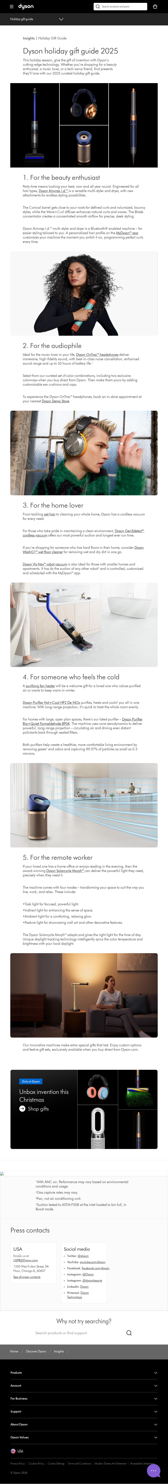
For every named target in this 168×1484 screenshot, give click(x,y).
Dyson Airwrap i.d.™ (53, 191)
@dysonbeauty (92, 1280)
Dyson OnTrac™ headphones (97, 355)
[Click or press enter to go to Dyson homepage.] (25, 8)
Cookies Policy (36, 1463)
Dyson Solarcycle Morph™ (65, 871)
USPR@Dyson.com (25, 1260)
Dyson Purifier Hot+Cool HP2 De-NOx (51, 703)
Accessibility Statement (142, 1463)
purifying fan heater (40, 686)
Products (16, 1373)
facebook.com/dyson (95, 1268)
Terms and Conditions (79, 1463)
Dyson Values (19, 1437)
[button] (16, 1451)
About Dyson (19, 1424)
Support (15, 1411)
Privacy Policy (17, 1463)
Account (15, 1386)
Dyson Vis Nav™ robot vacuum (45, 564)
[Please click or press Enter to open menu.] (11, 6)
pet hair (49, 514)
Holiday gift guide (21, 19)
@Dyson (88, 1274)
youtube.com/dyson (92, 1262)
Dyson (84, 1287)
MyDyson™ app (127, 233)
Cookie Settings (56, 1463)
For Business (18, 1398)
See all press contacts (26, 1277)
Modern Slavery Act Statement (111, 1463)
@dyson (83, 1256)
